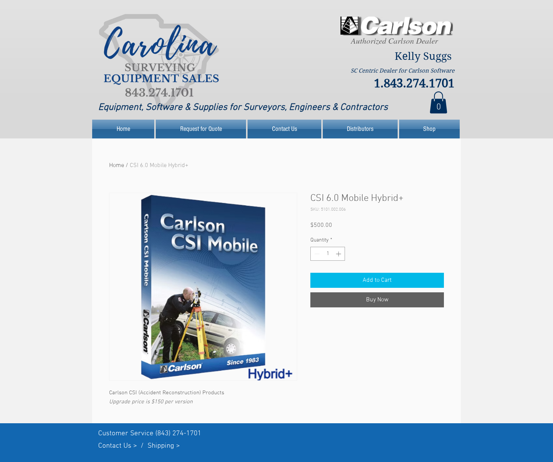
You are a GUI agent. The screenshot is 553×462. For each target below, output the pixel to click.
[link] (438, 102)
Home (116, 165)
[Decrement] (316, 253)
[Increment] (339, 253)
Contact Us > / (122, 446)
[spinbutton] (327, 253)
